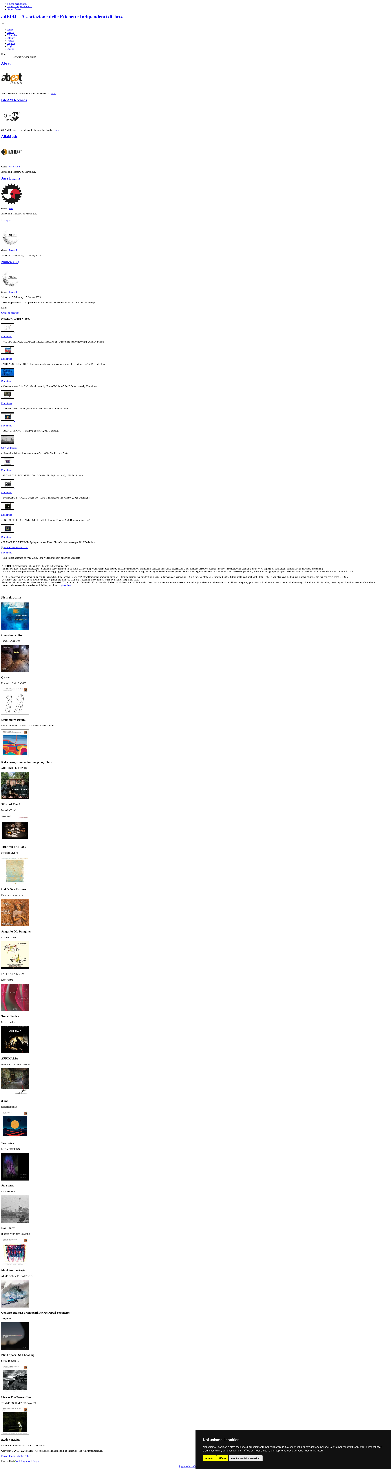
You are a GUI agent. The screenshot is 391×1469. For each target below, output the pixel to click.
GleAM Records (9, 448)
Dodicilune (6, 336)
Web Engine (34, 1461)
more (53, 93)
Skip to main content (17, 3)
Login (4, 307)
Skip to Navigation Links (19, 6)
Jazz (11, 208)
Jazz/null (13, 250)
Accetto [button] (209, 1458)
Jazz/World (14, 166)
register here (64, 585)
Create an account (9, 313)
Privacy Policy (8, 1456)
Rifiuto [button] (222, 1458)
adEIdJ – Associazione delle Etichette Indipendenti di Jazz (62, 16)
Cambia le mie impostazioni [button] (245, 1458)
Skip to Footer (14, 9)
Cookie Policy (24, 1456)
